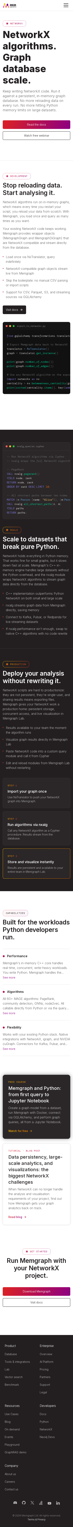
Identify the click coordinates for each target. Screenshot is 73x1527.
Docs (43, 1414)
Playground (12, 1444)
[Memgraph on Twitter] (32, 1503)
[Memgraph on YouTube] (49, 1503)
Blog (8, 1421)
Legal (43, 1392)
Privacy (41, 1519)
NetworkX (46, 1429)
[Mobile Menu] (66, 5)
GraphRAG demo (15, 1452)
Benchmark (12, 1384)
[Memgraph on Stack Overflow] (41, 1503)
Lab (7, 1369)
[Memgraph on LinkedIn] (58, 1503)
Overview (46, 1354)
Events (9, 1437)
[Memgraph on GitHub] (24, 1503)
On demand (12, 1429)
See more (9, 977)
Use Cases (11, 1414)
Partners (45, 1377)
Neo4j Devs (47, 1437)
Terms (31, 1519)
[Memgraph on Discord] (15, 1503)
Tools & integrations (17, 1361)
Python (44, 1421)
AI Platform (46, 1361)
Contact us (11, 1489)
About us (10, 1474)
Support (45, 1384)
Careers (10, 1481)
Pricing (44, 1369)
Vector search (14, 1377)
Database (11, 1354)
